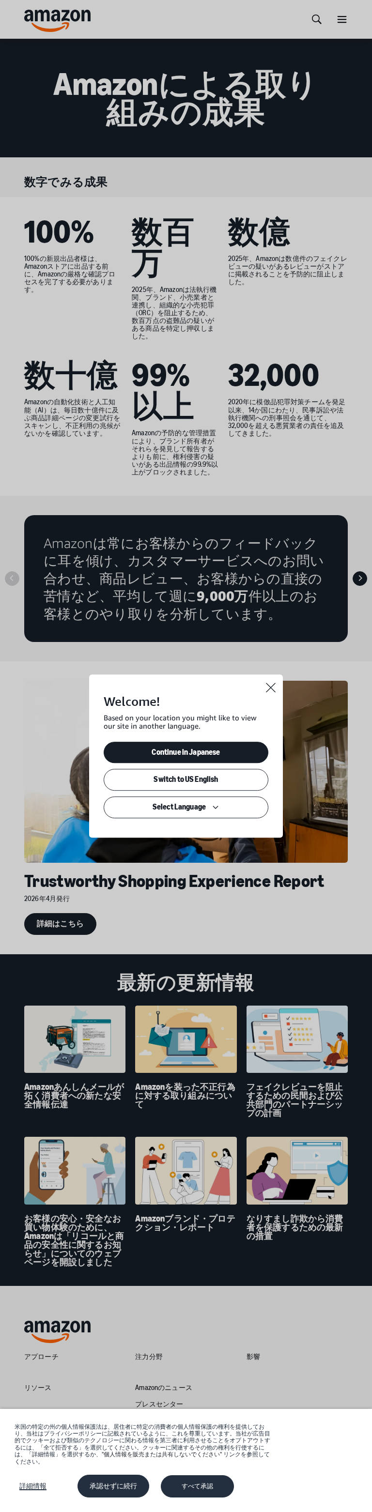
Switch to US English (186, 779)
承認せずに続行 (113, 1485)
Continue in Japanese (186, 752)
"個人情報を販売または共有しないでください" (162, 1454)
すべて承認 (197, 1486)
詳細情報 (32, 1485)
